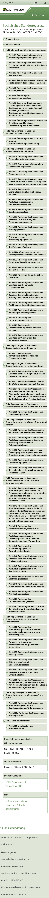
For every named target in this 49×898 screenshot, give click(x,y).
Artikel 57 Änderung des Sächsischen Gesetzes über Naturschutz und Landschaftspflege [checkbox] (26, 672)
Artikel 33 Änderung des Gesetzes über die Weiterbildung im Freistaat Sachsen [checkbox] (26, 382)
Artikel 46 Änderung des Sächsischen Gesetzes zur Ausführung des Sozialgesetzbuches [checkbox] (26, 558)
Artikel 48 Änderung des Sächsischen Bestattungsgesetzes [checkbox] (26, 577)
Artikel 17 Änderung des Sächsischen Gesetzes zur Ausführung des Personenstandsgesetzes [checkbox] (26, 219)
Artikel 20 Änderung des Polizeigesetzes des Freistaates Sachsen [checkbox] (27, 246)
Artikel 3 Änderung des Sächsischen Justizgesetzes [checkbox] (25, 74)
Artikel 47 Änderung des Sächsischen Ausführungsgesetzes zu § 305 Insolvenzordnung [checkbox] (26, 568)
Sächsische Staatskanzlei (15, 859)
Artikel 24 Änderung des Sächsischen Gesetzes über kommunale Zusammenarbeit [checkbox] (26, 285)
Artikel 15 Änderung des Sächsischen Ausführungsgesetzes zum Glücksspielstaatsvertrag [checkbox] (26, 202)
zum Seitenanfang (13, 828)
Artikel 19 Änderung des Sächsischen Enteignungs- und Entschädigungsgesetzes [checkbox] (26, 237)
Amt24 (4, 880)
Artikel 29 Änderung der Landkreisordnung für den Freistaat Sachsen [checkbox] (25, 327)
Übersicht (6, 837)
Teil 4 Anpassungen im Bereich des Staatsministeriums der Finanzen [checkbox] (22, 347)
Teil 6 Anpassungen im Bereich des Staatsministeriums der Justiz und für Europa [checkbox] (26, 405)
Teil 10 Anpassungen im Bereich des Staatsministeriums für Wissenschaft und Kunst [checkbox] (24, 695)
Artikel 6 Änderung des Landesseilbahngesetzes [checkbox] (20, 96)
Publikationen (28, 873)
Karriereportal (8, 894)
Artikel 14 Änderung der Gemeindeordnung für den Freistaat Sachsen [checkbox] (25, 191)
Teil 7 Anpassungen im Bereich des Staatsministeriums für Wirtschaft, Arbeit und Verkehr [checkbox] (26, 422)
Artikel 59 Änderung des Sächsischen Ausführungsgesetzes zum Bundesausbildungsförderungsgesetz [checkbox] (26, 705)
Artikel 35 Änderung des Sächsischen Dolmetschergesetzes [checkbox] (26, 413)
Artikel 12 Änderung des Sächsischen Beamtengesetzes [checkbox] (26, 173)
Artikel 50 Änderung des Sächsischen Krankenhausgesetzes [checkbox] (26, 592)
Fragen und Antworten (15, 805)
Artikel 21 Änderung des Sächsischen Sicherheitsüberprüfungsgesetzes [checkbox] (26, 261)
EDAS (22, 894)
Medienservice (9, 873)
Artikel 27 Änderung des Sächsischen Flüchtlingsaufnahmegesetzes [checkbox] (26, 311)
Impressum (33, 837)
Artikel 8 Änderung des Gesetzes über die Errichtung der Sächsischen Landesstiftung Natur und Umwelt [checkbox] (28, 123)
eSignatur (6, 844)
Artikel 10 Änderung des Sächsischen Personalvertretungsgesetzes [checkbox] (26, 158)
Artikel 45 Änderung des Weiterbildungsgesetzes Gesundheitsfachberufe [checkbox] (20, 548)
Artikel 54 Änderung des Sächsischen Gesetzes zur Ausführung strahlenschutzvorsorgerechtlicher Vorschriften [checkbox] (26, 643)
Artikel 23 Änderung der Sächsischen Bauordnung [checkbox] (26, 276)
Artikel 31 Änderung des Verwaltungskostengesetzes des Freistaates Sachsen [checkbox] (23, 355)
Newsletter (35, 887)
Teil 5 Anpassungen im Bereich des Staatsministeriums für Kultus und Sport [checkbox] (24, 364)
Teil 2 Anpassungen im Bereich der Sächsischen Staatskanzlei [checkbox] (21, 132)
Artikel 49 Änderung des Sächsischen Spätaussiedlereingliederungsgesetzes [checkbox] (26, 585)
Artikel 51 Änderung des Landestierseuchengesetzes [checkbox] (21, 600)
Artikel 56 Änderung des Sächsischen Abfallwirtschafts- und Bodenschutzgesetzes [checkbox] (26, 662)
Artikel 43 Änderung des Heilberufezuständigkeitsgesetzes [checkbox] (24, 527)
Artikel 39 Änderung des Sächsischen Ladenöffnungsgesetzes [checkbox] (26, 461)
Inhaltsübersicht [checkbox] (13, 44)
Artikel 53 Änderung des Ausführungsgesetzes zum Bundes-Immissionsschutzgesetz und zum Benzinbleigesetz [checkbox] (25, 631)
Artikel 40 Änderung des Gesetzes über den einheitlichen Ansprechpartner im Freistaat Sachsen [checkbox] (26, 470)
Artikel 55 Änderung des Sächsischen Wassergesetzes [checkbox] (26, 653)
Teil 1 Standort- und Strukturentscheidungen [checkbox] (26, 50)
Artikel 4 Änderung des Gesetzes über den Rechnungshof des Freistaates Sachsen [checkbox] (28, 81)
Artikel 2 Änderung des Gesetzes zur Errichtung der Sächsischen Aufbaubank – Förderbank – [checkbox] (28, 65)
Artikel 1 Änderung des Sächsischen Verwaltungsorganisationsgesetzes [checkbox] (25, 56)
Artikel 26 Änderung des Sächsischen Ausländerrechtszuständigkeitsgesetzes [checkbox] (27, 304)
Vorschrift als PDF (13, 786)
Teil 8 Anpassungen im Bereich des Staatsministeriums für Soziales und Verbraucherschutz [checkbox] (22, 480)
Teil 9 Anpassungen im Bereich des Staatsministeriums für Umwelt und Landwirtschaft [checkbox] (22, 619)
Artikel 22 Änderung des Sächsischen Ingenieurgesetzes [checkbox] (26, 268)
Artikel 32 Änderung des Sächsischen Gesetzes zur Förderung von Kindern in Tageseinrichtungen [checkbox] (27, 373)
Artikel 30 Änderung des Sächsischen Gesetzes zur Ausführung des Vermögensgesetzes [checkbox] (26, 337)
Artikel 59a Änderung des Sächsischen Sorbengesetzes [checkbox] (26, 714)
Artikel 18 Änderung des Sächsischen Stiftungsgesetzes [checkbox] (26, 228)
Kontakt (19, 837)
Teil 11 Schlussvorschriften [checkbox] (18, 721)
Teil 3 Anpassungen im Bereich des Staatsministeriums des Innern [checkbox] (22, 150)
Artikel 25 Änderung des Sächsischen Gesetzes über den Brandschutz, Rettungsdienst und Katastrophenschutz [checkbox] (27, 295)
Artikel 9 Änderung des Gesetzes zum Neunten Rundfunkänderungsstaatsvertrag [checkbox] (26, 141)
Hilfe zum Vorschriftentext (17, 801)
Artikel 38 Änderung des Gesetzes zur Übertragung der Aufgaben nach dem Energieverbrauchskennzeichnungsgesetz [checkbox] (28, 452)
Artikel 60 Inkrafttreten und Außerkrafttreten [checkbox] (21, 727)
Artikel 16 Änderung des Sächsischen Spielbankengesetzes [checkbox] (26, 210)
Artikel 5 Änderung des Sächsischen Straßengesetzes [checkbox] (25, 89)
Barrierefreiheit (12, 809)
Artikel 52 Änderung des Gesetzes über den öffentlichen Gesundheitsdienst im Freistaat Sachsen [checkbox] (26, 609)
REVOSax (37, 15)
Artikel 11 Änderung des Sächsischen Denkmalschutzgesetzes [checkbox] (26, 165)
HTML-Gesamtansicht (15, 782)
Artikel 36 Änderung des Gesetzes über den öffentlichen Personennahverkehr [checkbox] (26, 431)
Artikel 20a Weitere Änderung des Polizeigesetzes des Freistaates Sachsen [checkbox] (27, 253)
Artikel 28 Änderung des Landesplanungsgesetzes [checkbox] (20, 319)
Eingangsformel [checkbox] (13, 39)
